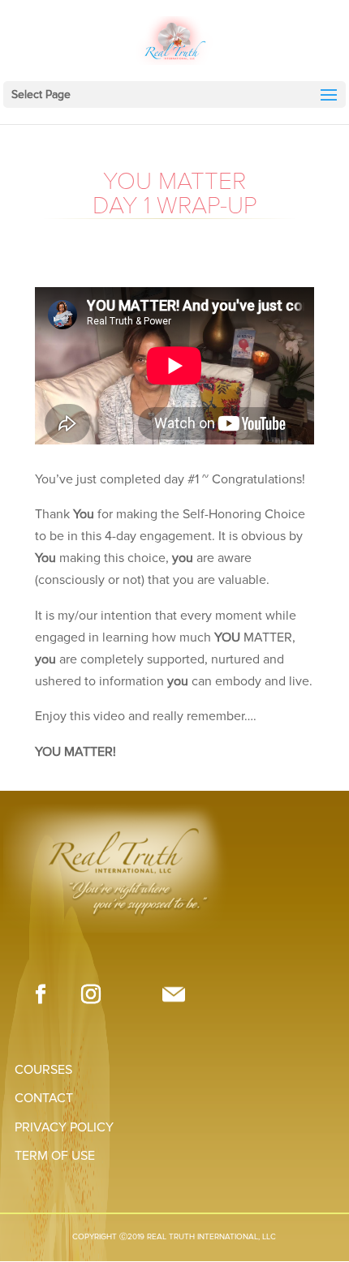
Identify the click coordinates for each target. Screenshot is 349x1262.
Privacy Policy (64, 1127)
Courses (43, 1070)
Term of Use (55, 1156)
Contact (44, 1098)
